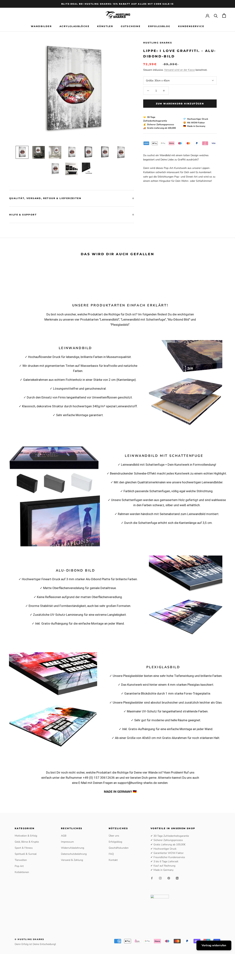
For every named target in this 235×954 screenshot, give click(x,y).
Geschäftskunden (119, 848)
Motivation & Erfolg (26, 835)
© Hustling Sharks (29, 939)
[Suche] (216, 15)
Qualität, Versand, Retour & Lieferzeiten (45, 198)
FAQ (111, 854)
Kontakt (113, 860)
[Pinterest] (168, 878)
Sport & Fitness (24, 848)
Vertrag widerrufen (214, 945)
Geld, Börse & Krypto (27, 842)
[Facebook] (152, 878)
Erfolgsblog (159, 26)
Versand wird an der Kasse (179, 70)
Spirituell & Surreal (26, 854)
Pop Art (19, 866)
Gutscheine (130, 26)
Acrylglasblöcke (74, 26)
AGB (63, 835)
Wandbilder (41, 26)
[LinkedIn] (177, 878)
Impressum (67, 842)
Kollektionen (22, 872)
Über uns (114, 835)
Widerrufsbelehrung (72, 848)
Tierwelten (21, 860)
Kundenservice (191, 26)
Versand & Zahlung (72, 860)
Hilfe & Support (23, 214)
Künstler (105, 26)
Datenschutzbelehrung (74, 854)
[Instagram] (160, 878)
